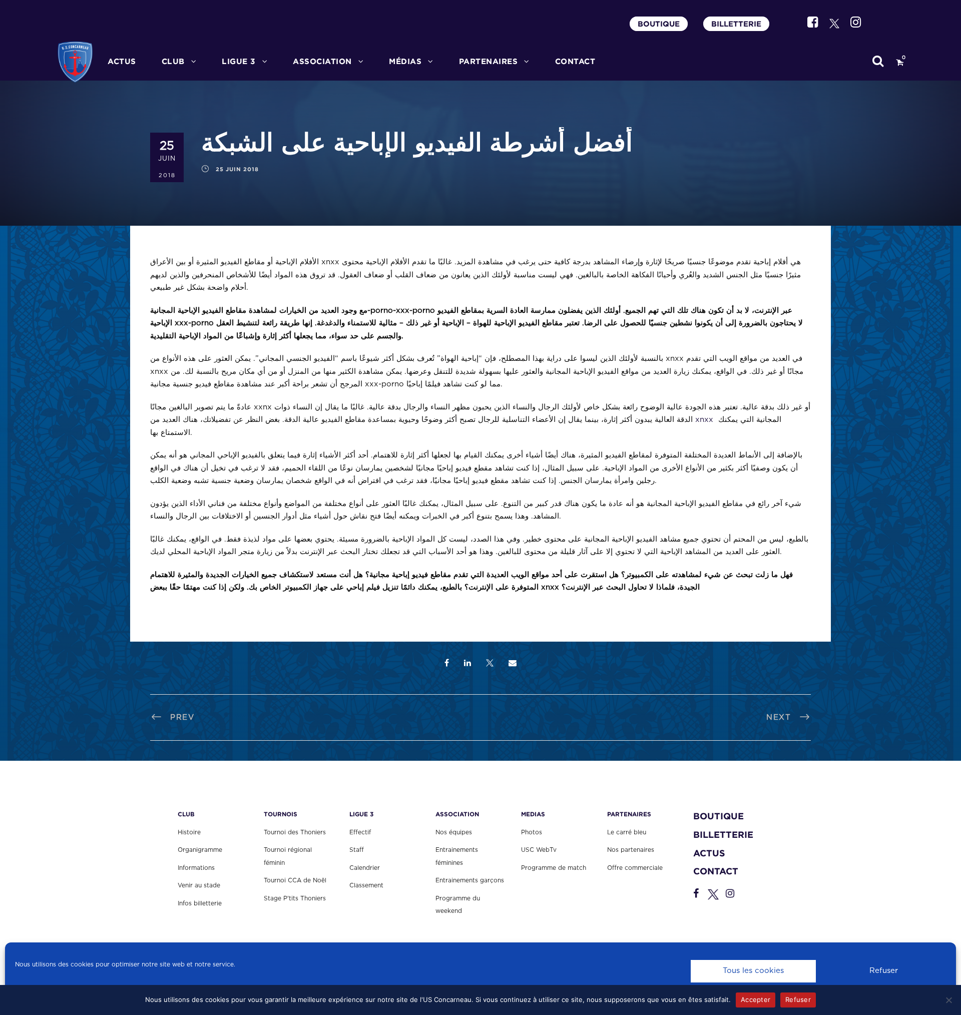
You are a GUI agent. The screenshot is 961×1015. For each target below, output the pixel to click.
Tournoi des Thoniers (295, 832)
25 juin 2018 (237, 169)
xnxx (704, 419)
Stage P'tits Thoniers (295, 898)
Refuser (883, 970)
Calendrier (364, 868)
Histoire (189, 832)
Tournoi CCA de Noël (295, 880)
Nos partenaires (630, 850)
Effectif (360, 832)
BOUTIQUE (659, 24)
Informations (196, 868)
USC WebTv (539, 850)
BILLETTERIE (736, 24)
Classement (366, 885)
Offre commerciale (635, 868)
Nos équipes (453, 832)
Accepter (755, 999)
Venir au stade (199, 885)
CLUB (173, 61)
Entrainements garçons (469, 880)
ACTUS (122, 61)
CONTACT (575, 61)
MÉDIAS (405, 61)
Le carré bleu (626, 832)
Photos (531, 832)
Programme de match (553, 868)
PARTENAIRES (488, 61)
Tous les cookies (753, 970)
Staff (356, 850)
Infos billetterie (200, 903)
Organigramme (200, 850)
